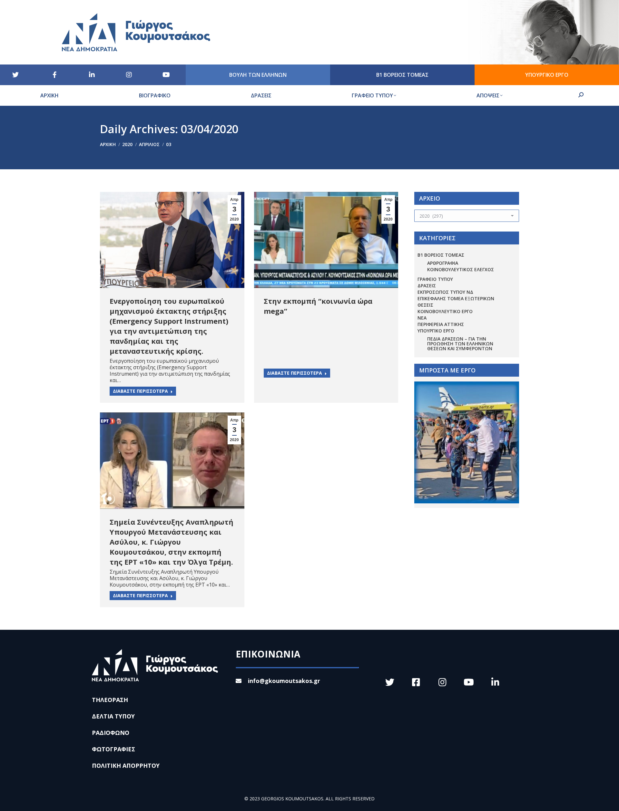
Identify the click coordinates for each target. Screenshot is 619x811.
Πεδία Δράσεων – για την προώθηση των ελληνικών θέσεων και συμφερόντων (460, 343)
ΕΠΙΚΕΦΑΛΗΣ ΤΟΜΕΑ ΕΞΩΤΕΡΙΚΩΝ (456, 298)
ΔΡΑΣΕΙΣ (427, 285)
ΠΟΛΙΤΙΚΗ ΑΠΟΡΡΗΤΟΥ (126, 765)
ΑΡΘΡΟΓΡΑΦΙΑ (442, 263)
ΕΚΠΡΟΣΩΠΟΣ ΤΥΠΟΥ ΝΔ (445, 292)
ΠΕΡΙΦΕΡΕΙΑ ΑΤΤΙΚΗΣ (441, 324)
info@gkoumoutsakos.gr (284, 681)
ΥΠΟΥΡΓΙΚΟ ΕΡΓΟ (436, 330)
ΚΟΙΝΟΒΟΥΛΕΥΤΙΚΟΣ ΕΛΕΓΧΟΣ (460, 269)
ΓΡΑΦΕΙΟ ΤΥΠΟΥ (435, 279)
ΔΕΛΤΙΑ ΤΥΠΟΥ (113, 716)
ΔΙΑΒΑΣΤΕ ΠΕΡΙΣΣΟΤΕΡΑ (140, 391)
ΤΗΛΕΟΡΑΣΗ (110, 700)
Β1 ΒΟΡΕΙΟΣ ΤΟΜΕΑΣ (441, 254)
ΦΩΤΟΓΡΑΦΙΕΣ (113, 749)
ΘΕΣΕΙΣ (425, 304)
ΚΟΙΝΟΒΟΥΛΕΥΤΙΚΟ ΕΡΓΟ (445, 311)
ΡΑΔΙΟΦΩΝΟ (110, 733)
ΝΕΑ (422, 317)
